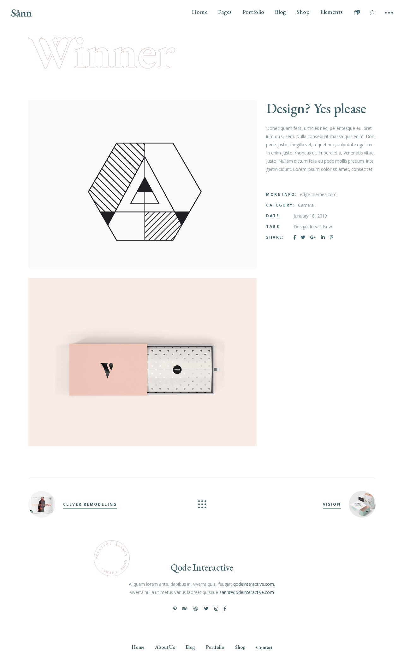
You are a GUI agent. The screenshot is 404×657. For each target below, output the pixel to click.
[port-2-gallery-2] (142, 362)
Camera (306, 205)
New (327, 227)
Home (138, 647)
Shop (240, 647)
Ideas (315, 227)
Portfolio (215, 647)
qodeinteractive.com (253, 584)
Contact (264, 647)
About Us (165, 647)
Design (300, 227)
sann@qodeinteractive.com (246, 592)
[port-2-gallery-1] (142, 184)
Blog (190, 647)
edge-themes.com (318, 194)
